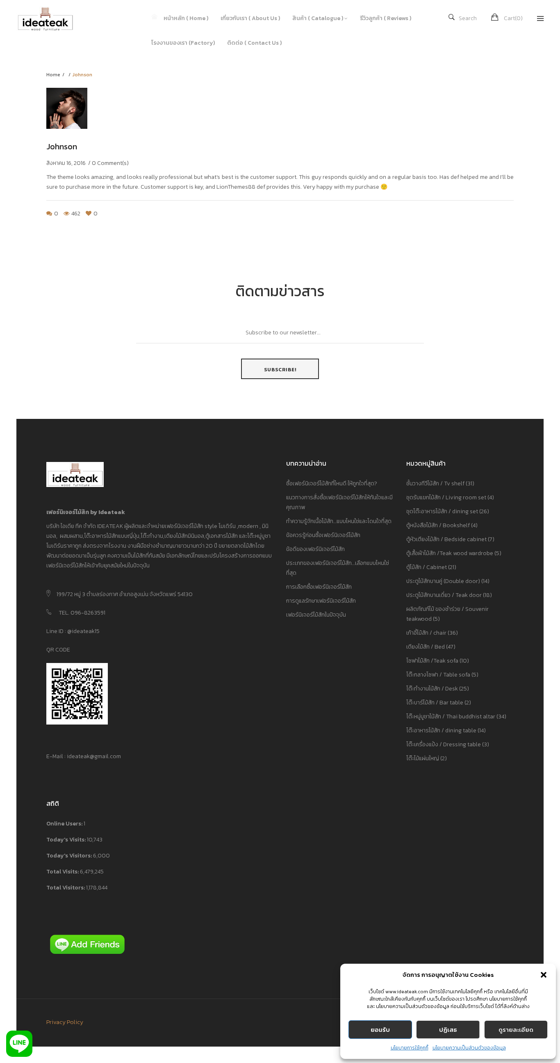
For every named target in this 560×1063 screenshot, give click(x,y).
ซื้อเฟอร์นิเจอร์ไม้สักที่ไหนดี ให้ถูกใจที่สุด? (331, 483)
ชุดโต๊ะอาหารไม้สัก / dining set (442, 511)
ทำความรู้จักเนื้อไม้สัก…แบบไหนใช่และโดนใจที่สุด (339, 521)
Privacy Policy (64, 1022)
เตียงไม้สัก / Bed (425, 646)
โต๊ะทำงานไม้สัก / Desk (432, 688)
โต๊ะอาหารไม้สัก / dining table (441, 730)
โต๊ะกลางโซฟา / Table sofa (438, 674)
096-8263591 (88, 612)
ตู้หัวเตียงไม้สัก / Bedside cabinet (446, 539)
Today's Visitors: (69, 855)
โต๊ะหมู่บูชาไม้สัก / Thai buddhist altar (450, 716)
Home (53, 74)
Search (468, 18)
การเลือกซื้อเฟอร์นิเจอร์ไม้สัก (319, 587)
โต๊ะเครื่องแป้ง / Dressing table (443, 744)
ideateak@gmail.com (94, 756)
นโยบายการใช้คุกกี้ (409, 1048)
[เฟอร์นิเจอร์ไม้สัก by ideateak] (51, 18)
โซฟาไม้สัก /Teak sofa (432, 660)
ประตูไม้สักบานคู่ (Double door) (443, 581)
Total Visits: (63, 871)
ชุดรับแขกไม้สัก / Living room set (446, 497)
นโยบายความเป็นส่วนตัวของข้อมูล (469, 1048)
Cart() (513, 18)
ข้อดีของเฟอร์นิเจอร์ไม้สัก (315, 549)
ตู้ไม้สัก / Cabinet (426, 567)
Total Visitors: (66, 887)
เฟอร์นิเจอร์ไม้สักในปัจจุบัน (316, 614)
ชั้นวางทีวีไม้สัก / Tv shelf (435, 483)
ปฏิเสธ (448, 1029)
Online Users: (65, 823)
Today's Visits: (66, 839)
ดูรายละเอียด (516, 1029)
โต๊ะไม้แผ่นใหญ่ (422, 758)
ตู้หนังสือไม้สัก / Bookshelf (438, 525)
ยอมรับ (380, 1029)
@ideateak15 (83, 631)
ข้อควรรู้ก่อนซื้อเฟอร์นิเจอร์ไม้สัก (323, 535)
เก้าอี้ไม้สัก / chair (426, 633)
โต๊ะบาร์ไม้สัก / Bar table (434, 702)
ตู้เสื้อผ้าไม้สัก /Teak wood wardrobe (449, 553)
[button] (544, 975)
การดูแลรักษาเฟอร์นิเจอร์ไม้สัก (321, 601)
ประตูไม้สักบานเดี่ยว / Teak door (444, 595)
